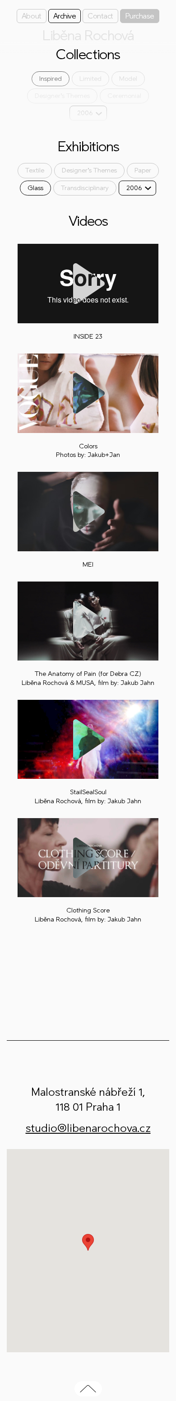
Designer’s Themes (62, 96)
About (32, 16)
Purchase (139, 16)
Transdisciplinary (85, 188)
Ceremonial (124, 96)
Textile (34, 170)
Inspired (50, 79)
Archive (64, 16)
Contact (100, 16)
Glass (35, 188)
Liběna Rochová (88, 36)
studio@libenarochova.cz (88, 1128)
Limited (90, 79)
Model (128, 79)
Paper (142, 170)
